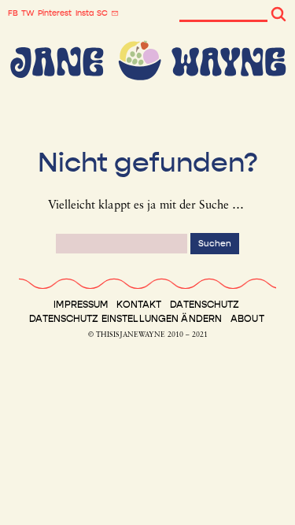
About (247, 318)
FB (13, 13)
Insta (85, 13)
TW (28, 13)
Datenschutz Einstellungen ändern (125, 318)
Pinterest (55, 13)
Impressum (80, 304)
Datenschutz (204, 304)
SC (102, 13)
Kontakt (138, 304)
